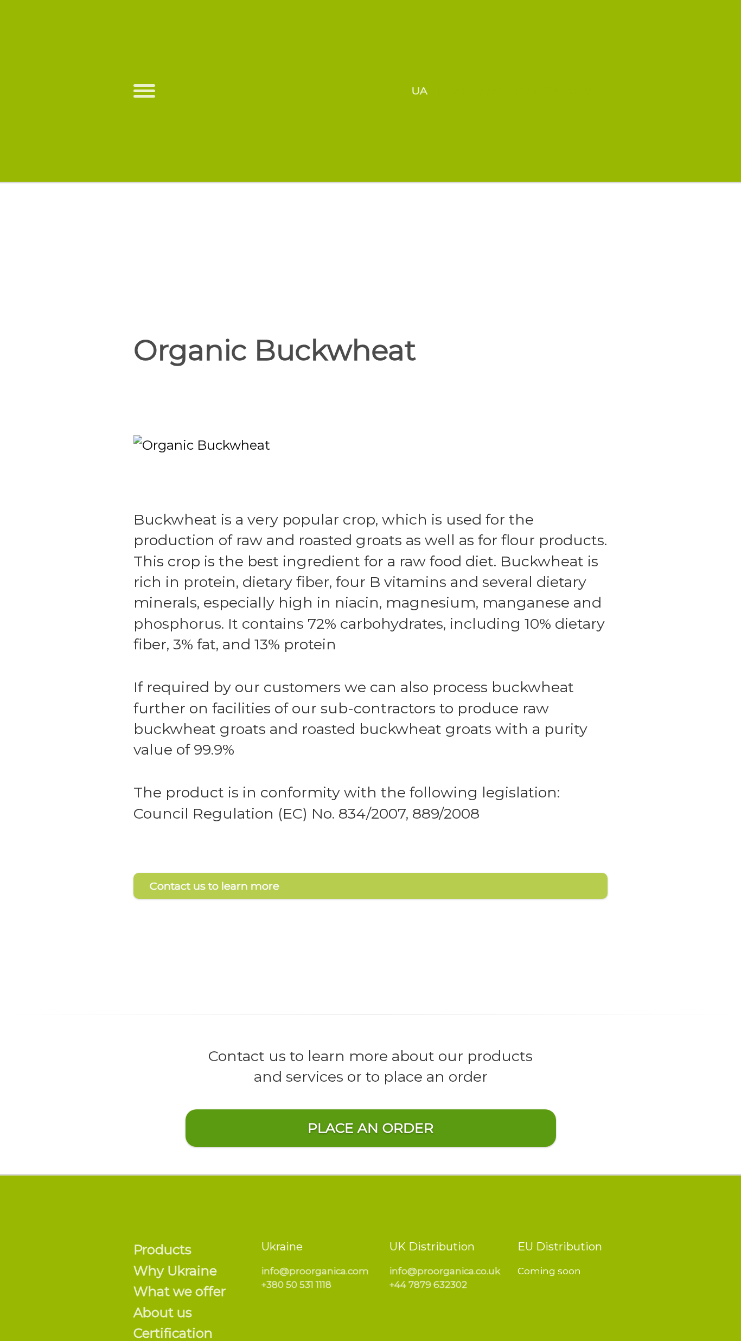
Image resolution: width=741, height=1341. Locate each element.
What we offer (179, 1291)
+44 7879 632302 (428, 1284)
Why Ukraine (175, 1271)
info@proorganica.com (315, 1271)
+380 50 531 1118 (296, 1284)
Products (162, 1249)
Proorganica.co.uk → (544, 90)
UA (419, 90)
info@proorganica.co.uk (444, 1271)
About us (162, 1312)
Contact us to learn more (214, 885)
